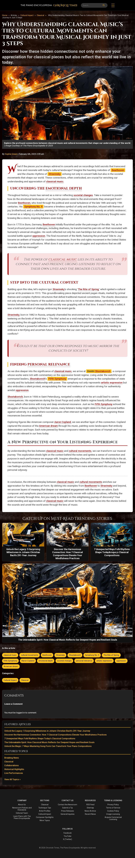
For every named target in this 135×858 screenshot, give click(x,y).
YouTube (67, 836)
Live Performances (13, 773)
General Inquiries (67, 814)
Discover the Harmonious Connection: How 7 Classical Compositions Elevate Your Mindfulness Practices (55, 734)
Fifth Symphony (57, 378)
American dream (48, 425)
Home (4, 15)
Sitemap (90, 808)
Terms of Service (113, 808)
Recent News (90, 814)
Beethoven (118, 170)
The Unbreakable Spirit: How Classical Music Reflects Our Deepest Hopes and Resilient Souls (49, 742)
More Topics (45, 820)
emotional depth (46, 661)
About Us (22, 805)
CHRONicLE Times (65, 5)
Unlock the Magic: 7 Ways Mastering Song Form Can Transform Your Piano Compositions (48, 746)
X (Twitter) (67, 839)
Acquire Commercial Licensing (113, 818)
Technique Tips (44, 808)
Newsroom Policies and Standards (22, 809)
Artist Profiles (44, 811)
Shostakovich (102, 371)
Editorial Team (22, 813)
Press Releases (67, 811)
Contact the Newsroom (67, 805)
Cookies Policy (113, 811)
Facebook (68, 833)
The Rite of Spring (88, 289)
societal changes (83, 195)
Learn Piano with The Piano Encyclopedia (22, 817)
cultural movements (80, 450)
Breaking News (11, 758)
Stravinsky (55, 173)
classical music (54, 181)
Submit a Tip (67, 808)
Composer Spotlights (45, 817)
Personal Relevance (49, 364)
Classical (41, 15)
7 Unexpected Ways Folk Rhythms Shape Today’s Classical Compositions (39, 738)
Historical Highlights (14, 769)
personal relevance (84, 661)
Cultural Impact (27, 15)
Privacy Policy (113, 805)
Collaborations (11, 765)
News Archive (90, 811)
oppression (38, 235)
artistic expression (111, 382)
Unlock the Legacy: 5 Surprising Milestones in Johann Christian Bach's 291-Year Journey (47, 731)
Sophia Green (11, 154)
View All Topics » (12, 779)
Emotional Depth (64, 188)
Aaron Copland (62, 422)
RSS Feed (90, 805)
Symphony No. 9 (33, 206)
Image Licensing (113, 814)
